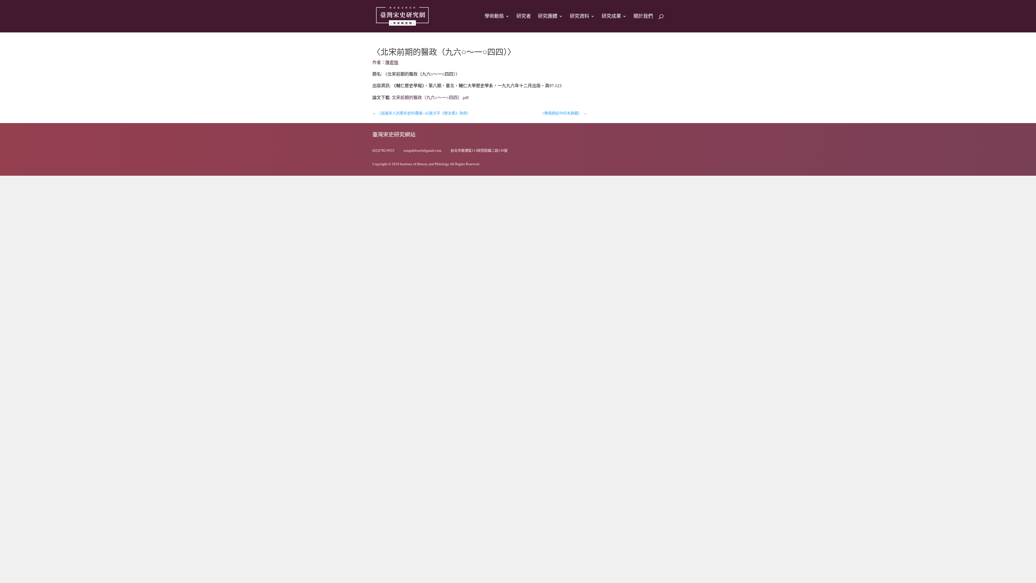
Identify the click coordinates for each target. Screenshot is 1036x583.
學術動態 (494, 16)
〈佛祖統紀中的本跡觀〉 (563, 113)
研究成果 (611, 16)
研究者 (523, 16)
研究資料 (579, 16)
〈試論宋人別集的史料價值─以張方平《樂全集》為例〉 (421, 113)
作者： (385, 62)
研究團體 (547, 16)
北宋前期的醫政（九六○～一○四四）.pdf (430, 97)
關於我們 (643, 16)
